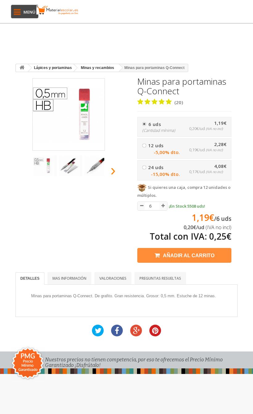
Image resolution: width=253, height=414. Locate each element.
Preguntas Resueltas (160, 278)
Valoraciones (112, 278)
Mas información (69, 278)
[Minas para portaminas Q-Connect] (45, 165)
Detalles (29, 278)
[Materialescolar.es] (57, 10)
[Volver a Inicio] (22, 68)
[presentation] (24, 172)
